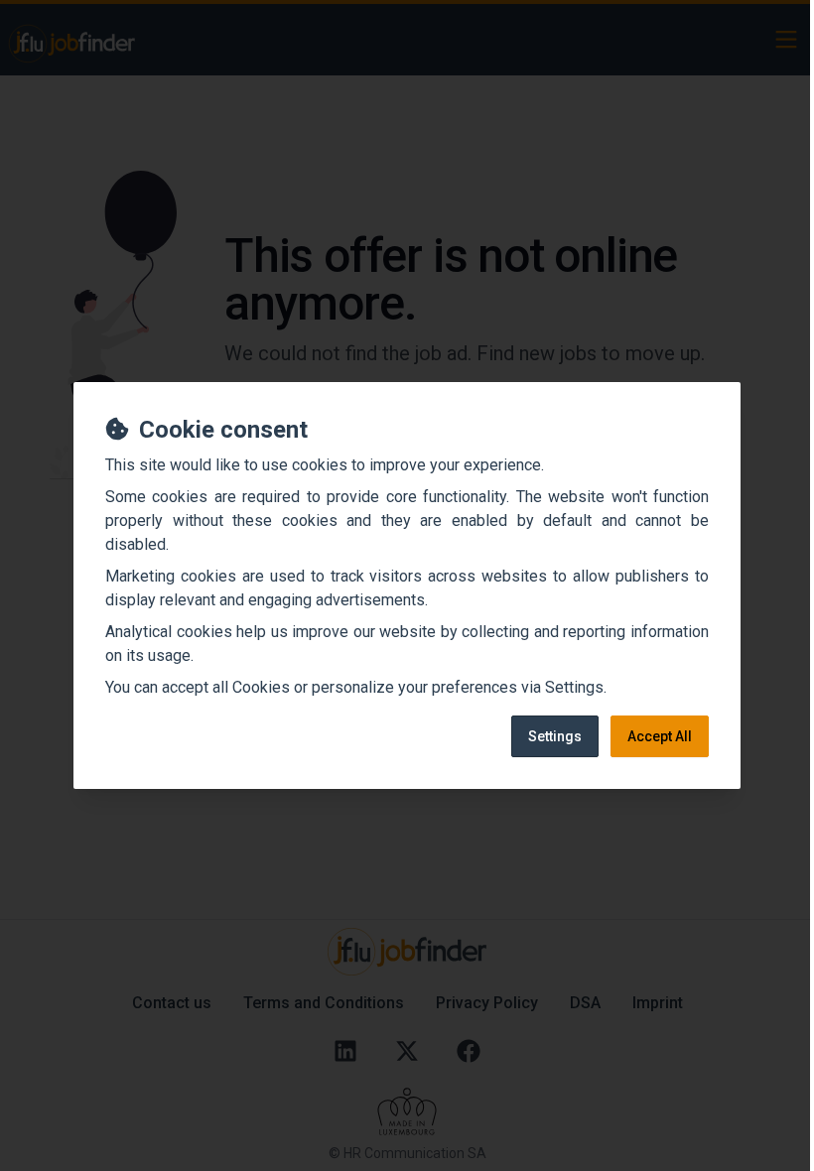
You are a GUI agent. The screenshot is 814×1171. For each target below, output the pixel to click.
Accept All (659, 736)
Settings (555, 736)
